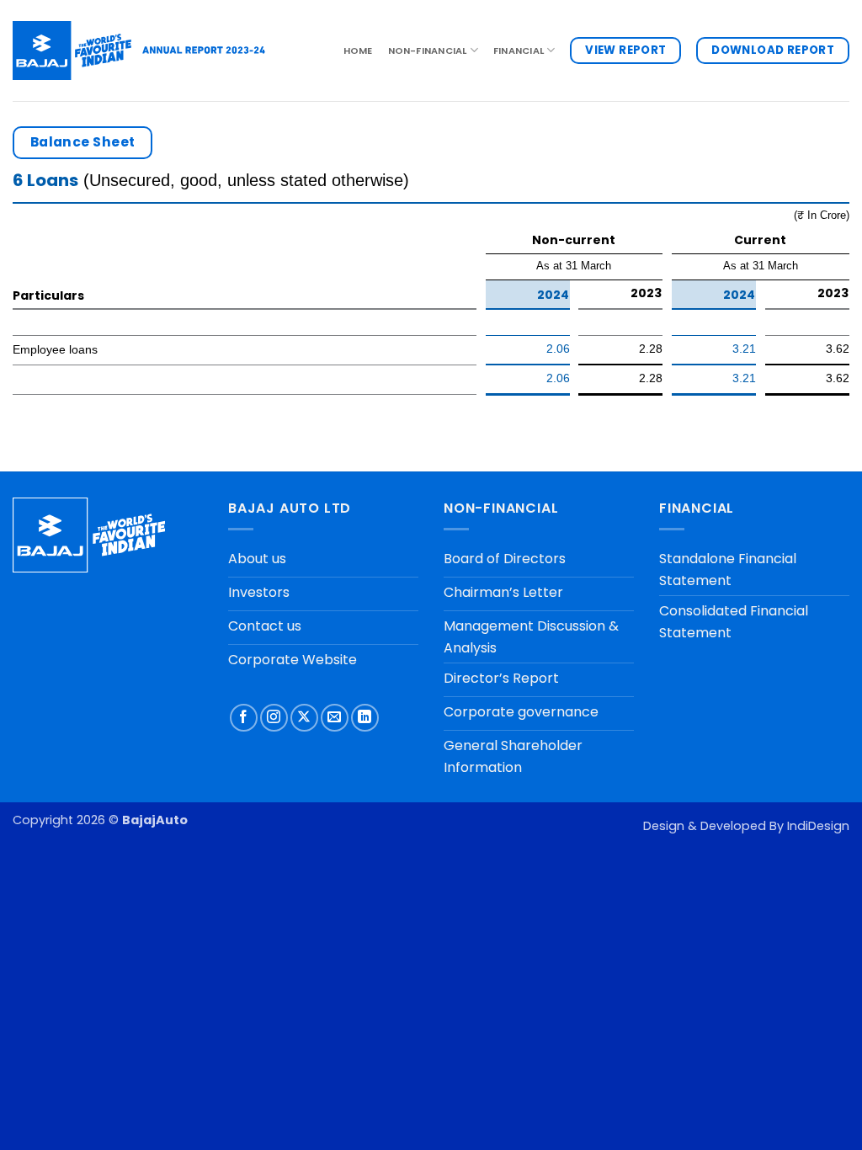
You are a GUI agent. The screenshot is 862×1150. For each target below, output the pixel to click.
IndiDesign (818, 825)
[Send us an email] (335, 718)
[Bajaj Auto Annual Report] (139, 50)
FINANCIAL (518, 50)
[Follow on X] (304, 718)
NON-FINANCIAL (427, 50)
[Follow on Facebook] (244, 718)
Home (358, 50)
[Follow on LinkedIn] (365, 718)
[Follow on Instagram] (274, 718)
